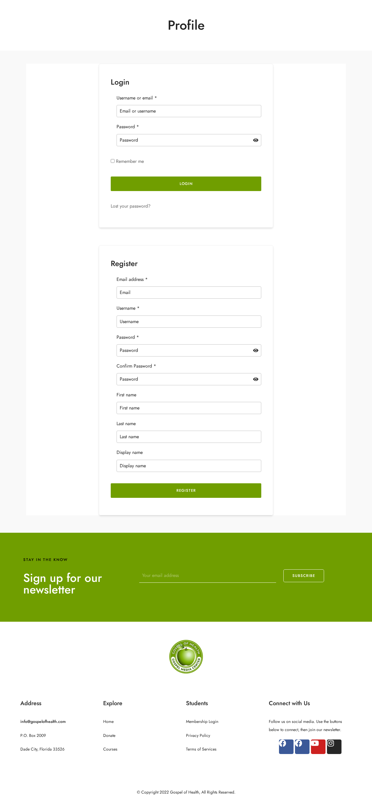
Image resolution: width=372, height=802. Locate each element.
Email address (132, 279)
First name (126, 395)
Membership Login (202, 721)
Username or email (137, 98)
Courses (110, 749)
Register (186, 490)
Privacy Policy (198, 735)
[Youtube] (318, 746)
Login (186, 183)
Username (128, 308)
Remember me (129, 161)
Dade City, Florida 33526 (42, 749)
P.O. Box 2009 (33, 735)
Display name (130, 452)
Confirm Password (136, 366)
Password (128, 127)
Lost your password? (131, 206)
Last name (126, 423)
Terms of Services (201, 749)
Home (108, 721)
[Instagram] (334, 746)
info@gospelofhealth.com (43, 721)
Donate (109, 735)
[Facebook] (286, 746)
